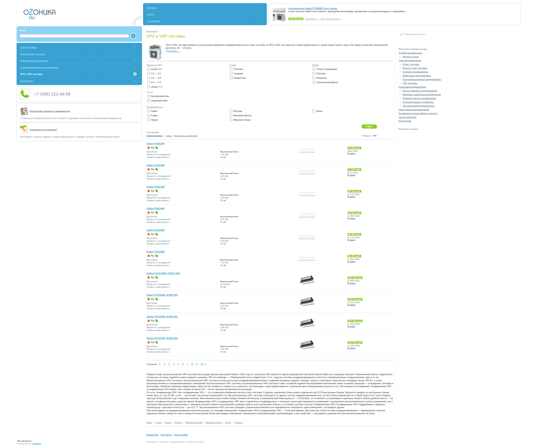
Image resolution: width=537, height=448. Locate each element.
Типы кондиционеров (410, 60)
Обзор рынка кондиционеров (414, 109)
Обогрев (320, 73)
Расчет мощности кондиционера (420, 90)
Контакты (152, 7)
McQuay (237, 111)
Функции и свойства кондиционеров (422, 94)
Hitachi (154, 120)
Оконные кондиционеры (415, 72)
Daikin (154, 111)
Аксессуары (26, 81)
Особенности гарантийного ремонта (418, 113)
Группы (232, 65)
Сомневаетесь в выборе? (43, 129)
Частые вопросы (407, 117)
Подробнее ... (173, 51)
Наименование (154, 136)
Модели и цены (411, 56)
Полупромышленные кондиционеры (39, 67)
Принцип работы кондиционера (419, 98)
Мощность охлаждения (186, 136)
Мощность (152, 65)
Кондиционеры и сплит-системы (186, 442)
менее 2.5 (156, 69)
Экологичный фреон (327, 82)
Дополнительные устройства (418, 102)
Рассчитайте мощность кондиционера (50, 111)
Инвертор (321, 78)
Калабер (36, 443)
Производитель (154, 107)
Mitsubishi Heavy (242, 120)
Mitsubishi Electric (242, 115)
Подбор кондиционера (410, 53)
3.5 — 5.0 (156, 78)
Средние (238, 73)
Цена (169, 136)
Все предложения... (331, 19)
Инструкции (405, 121)
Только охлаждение (326, 69)
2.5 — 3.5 (156, 73)
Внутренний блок (160, 96)
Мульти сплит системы (415, 68)
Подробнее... (312, 19)
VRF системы (410, 83)
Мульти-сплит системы (32, 54)
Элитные (238, 69)
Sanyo (319, 111)
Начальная (151, 31)
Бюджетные (240, 78)
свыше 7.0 (156, 86)
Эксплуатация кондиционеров (418, 106)
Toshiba (238, 422)
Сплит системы (28, 47)
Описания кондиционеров (412, 87)
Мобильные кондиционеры (34, 60)
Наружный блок (159, 100)
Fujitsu (154, 115)
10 (202, 364)
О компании (153, 21)
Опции (315, 65)
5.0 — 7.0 (156, 82)
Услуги (150, 14)
